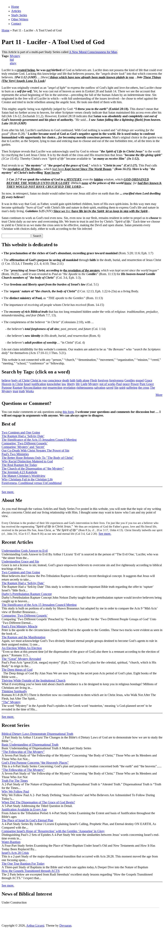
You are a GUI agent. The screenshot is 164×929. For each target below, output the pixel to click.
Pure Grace (147, 384)
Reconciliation (32, 387)
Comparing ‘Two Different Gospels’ (25, 443)
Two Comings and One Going (21, 432)
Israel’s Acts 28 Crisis (15, 852)
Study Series (19, 15)
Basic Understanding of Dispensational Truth (30, 744)
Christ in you (38, 380)
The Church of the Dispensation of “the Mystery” (33, 468)
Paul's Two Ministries (15, 454)
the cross (143, 387)
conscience (54, 380)
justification (38, 384)
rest (44, 387)
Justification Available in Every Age (24, 809)
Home (15, 6)
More (159, 394)
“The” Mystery (11, 702)
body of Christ (20, 380)
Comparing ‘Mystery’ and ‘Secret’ (23, 447)
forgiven (103, 380)
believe (6, 380)
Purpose (7, 387)
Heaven (6, 384)
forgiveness (116, 380)
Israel (27, 384)
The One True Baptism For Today (23, 863)
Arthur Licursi (35, 925)
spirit (122, 387)
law (64, 384)
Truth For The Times (15, 780)
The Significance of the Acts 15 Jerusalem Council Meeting (39, 439)
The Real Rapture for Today (19, 465)
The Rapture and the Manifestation (23, 637)
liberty (71, 384)
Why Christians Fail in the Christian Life (27, 479)
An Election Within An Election (22, 648)
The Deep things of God (17, 669)
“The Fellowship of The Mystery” (23, 751)
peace (126, 384)
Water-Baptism (11, 842)
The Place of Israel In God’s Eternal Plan (27, 820)
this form (68, 412)
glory (13, 63)
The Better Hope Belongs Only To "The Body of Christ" (38, 457)
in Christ (17, 384)
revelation (69, 387)
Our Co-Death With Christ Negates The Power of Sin (35, 450)
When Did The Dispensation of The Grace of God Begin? (38, 802)
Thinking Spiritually (14, 691)
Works (30, 391)
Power (135, 384)
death (65, 380)
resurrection (55, 387)
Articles (16, 11)
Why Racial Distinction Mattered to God (27, 461)
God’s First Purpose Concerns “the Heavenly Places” (35, 762)
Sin (116, 387)
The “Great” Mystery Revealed (21, 659)
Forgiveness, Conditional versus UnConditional (32, 483)
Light (84, 384)
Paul (119, 384)
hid (12, 59)
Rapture (18, 387)
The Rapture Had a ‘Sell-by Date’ (23, 436)
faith (72, 380)
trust (15, 391)
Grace (148, 380)
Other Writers (19, 19)
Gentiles (129, 380)
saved (109, 387)
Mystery (15, 56)
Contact (16, 23)
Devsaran (65, 925)
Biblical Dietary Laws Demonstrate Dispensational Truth (37, 733)
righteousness (84, 387)
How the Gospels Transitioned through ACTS (31, 871)
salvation (99, 387)
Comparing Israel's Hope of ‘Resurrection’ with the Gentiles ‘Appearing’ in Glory (53, 831)
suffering (131, 387)
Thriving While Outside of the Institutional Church (33, 680)
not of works (107, 384)
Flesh (93, 380)
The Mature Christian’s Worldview (23, 475)
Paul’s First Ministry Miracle (19, 626)
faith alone (82, 380)
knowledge (54, 384)
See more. (8, 492)
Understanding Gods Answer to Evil (25, 550)
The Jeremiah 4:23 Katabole (19, 472)
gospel (140, 380)
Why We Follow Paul (15, 791)
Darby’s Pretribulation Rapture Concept (27, 594)
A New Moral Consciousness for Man (93, 52)
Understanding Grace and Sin (20, 561)
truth (22, 391)
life (78, 384)
